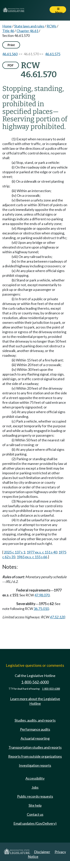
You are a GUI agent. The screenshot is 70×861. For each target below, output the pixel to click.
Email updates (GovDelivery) (35, 823)
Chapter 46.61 (27, 31)
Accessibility (35, 778)
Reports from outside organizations (35, 756)
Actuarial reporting (35, 738)
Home (7, 26)
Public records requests (35, 796)
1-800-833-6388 (51, 688)
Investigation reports (35, 765)
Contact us (35, 814)
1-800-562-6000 (35, 682)
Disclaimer (42, 852)
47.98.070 (42, 595)
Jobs (35, 787)
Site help (35, 805)
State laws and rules (29, 26)
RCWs (51, 26)
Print (11, 45)
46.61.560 (10, 54)
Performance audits (35, 729)
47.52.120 (57, 617)
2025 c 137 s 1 (14, 552)
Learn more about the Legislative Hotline (35, 701)
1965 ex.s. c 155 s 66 (32, 557)
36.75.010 (41, 608)
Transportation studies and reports (35, 747)
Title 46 (8, 31)
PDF (11, 65)
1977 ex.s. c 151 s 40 (42, 552)
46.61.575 (52, 54)
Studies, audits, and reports (35, 720)
